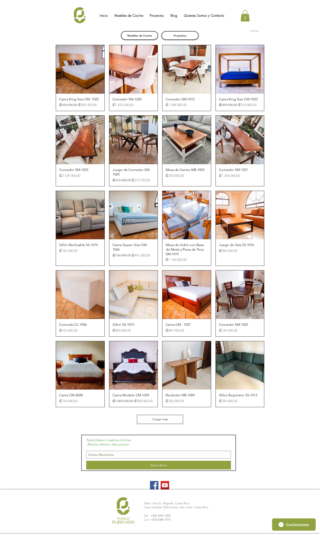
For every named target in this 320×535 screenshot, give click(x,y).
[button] (245, 16)
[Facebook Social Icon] (154, 485)
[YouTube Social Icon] (165, 485)
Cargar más (160, 419)
